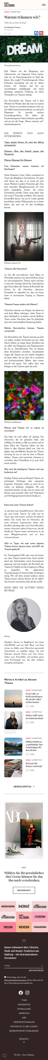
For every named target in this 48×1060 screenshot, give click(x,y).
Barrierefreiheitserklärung (24, 1031)
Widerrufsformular (24, 1022)
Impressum (24, 1013)
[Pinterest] (41, 33)
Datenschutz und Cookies (24, 1027)
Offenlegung (24, 1009)
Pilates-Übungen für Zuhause (18, 160)
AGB (24, 1018)
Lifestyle (15, 12)
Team (24, 1000)
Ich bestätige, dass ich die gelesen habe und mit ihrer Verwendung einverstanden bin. (23, 980)
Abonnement (24, 890)
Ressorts (24, 1039)
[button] (4, 1055)
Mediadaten (24, 1005)
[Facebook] (36, 33)
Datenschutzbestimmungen (15, 980)
